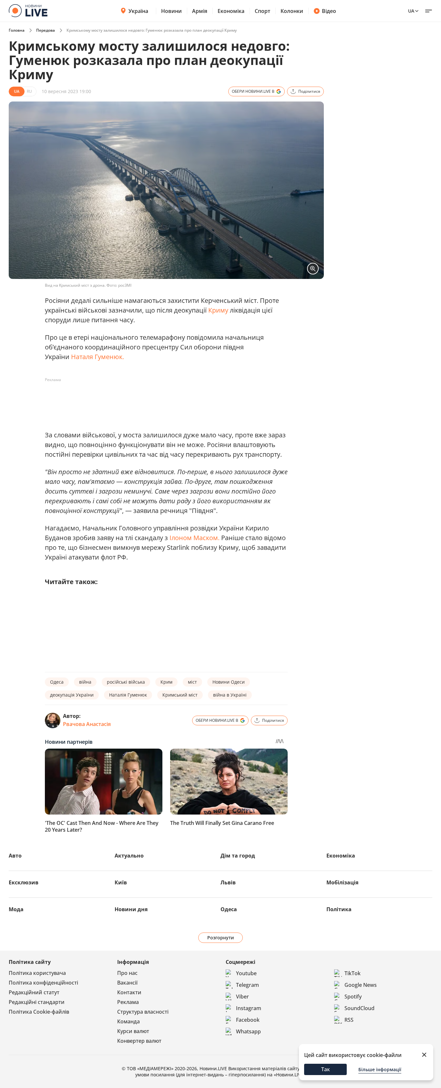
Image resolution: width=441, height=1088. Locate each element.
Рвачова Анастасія (87, 724)
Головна (17, 30)
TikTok (352, 973)
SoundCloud (359, 1008)
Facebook (248, 1019)
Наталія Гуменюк (128, 695)
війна (85, 682)
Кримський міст (180, 695)
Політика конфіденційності (43, 982)
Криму (218, 310)
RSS (349, 1019)
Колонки (292, 11)
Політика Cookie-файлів (39, 1011)
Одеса (57, 682)
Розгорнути (220, 937)
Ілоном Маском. (194, 537)
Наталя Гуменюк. (97, 356)
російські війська (126, 682)
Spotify (353, 996)
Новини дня (131, 909)
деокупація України (72, 695)
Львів (228, 882)
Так (325, 1069)
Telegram (247, 984)
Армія (199, 11)
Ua (411, 11)
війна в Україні (230, 695)
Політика (339, 909)
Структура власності (143, 1011)
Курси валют (133, 1031)
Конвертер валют (139, 1040)
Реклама (128, 1002)
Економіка (231, 11)
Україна (138, 11)
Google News (360, 984)
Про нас (127, 972)
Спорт (262, 11)
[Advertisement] (162, 399)
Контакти (129, 992)
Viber (242, 996)
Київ (121, 882)
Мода (16, 909)
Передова (45, 30)
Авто (15, 855)
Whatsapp (248, 1031)
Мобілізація (342, 882)
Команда (128, 1021)
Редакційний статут (34, 992)
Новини (171, 11)
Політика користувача (37, 972)
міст (192, 682)
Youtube (246, 973)
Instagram (248, 1008)
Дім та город (238, 855)
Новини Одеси (228, 682)
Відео (329, 11)
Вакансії (127, 982)
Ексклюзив (23, 882)
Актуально (129, 855)
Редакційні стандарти (37, 1002)
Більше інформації (379, 1069)
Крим (166, 682)
